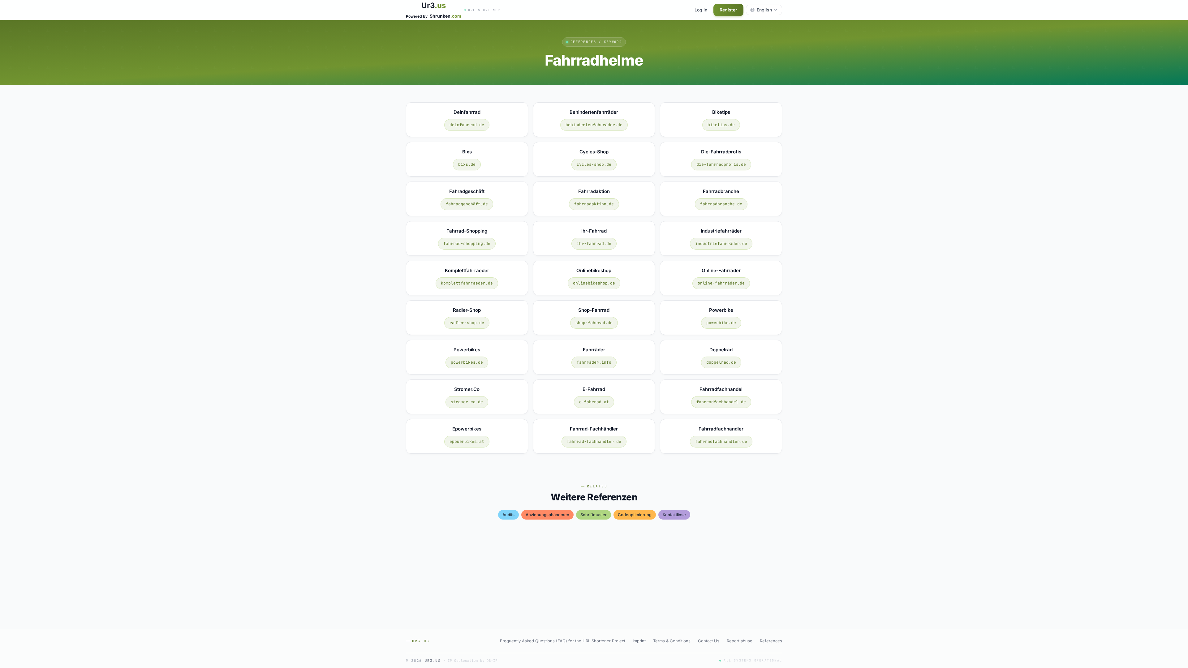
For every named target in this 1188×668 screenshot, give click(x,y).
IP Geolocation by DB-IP (472, 660)
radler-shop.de (467, 322)
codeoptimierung (635, 514)
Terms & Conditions (672, 640)
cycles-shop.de (594, 164)
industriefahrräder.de (721, 243)
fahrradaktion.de (594, 204)
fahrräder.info (594, 362)
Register (728, 9)
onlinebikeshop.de (594, 283)
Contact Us (708, 640)
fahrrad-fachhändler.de (594, 441)
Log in (701, 9)
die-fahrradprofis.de (721, 164)
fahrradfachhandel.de (721, 402)
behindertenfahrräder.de (594, 124)
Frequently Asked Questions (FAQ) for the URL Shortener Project (562, 640)
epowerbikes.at (467, 441)
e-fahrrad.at (594, 402)
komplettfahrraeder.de (467, 283)
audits (508, 514)
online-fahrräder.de (721, 283)
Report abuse (739, 640)
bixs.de (467, 164)
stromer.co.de (467, 402)
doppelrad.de (721, 362)
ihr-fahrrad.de (594, 243)
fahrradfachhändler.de (721, 441)
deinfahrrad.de (467, 124)
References (771, 640)
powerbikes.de (467, 362)
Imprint (639, 640)
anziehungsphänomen (547, 514)
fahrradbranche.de (721, 204)
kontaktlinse (674, 514)
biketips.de (721, 124)
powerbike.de (721, 322)
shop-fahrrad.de (594, 322)
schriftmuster (593, 514)
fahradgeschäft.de (467, 204)
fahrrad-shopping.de (466, 243)
